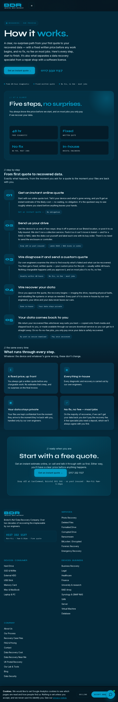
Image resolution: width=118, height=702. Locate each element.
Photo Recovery (69, 518)
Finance (65, 580)
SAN (64, 599)
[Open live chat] (110, 694)
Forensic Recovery (70, 546)
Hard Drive (9, 566)
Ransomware (68, 537)
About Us (8, 629)
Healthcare (67, 575)
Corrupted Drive (69, 532)
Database (66, 613)
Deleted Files (67, 522)
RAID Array (67, 590)
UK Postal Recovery (13, 662)
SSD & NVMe (10, 571)
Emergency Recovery (71, 551)
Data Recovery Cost (13, 652)
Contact (7, 648)
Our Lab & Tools (11, 667)
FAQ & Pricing (10, 643)
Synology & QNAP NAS (72, 594)
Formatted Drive (69, 527)
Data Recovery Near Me (15, 657)
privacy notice (59, 698)
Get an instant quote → (19, 70)
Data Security (10, 676)
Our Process (10, 633)
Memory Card (10, 585)
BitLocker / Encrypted (71, 541)
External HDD (10, 575)
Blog (6, 671)
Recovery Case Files (13, 638)
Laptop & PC (9, 594)
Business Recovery (70, 566)
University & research (71, 585)
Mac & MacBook (11, 590)
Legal (64, 571)
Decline (83, 694)
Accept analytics (103, 694)
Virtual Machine (69, 609)
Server (65, 604)
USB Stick (8, 580)
